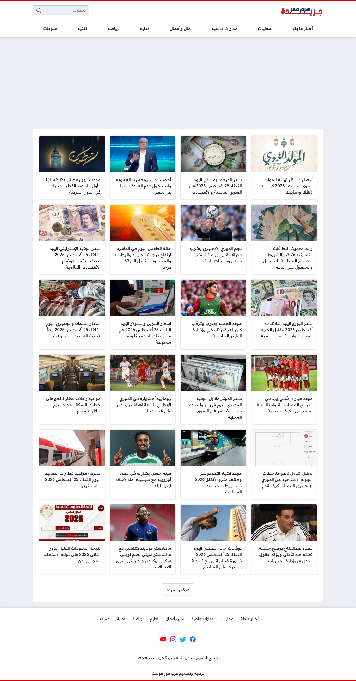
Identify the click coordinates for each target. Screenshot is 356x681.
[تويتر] (183, 639)
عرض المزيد (178, 589)
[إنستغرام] (173, 639)
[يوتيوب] (163, 639)
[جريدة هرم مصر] (301, 10)
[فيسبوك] (192, 639)
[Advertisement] (178, 80)
